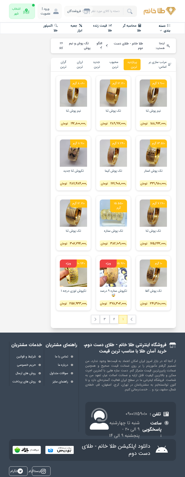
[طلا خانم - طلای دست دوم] (159, 11)
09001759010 (136, 414)
